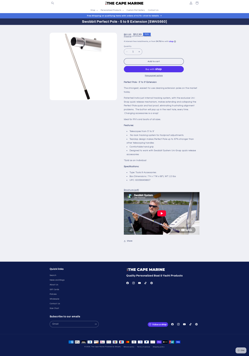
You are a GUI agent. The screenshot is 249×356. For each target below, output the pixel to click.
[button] (53, 3)
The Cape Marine (98, 346)
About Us (54, 285)
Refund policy (129, 347)
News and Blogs (57, 280)
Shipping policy (159, 347)
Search (53, 275)
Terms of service (143, 347)
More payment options (154, 75)
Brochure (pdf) (131, 190)
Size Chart (54, 308)
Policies (53, 294)
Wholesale (54, 299)
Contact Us (55, 304)
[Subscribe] (95, 324)
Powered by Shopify (113, 346)
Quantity (127, 46)
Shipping (127, 36)
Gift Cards (54, 289)
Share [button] (129, 241)
